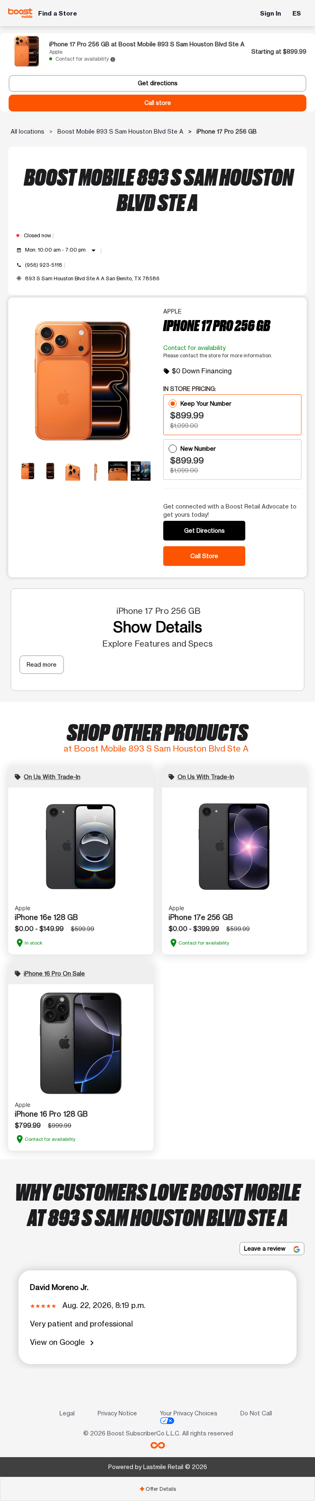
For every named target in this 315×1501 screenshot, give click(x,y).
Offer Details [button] (157, 1489)
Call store (157, 103)
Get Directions (204, 530)
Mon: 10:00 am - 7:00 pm (61, 250)
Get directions (158, 83)
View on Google (63, 1343)
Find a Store (57, 13)
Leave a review (265, 1248)
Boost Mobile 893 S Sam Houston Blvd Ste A (120, 131)
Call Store (204, 555)
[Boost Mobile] (20, 13)
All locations (27, 131)
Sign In (270, 13)
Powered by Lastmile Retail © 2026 (157, 1466)
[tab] (157, 1489)
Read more (42, 664)
